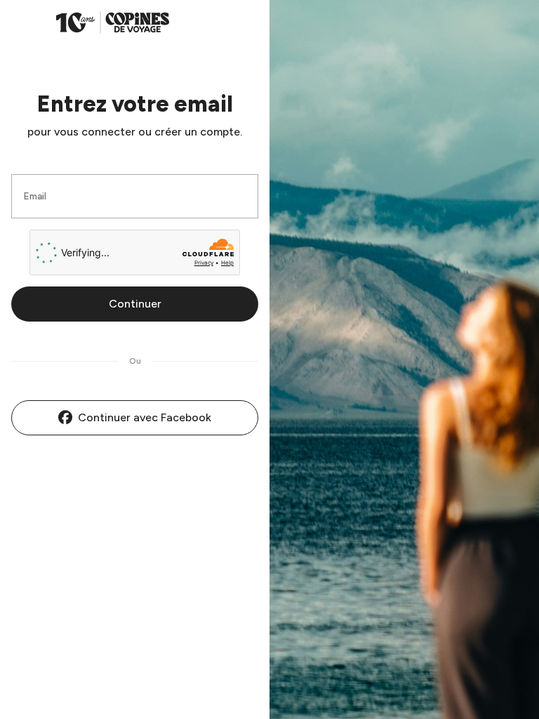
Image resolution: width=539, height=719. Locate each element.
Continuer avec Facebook (144, 417)
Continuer (135, 303)
